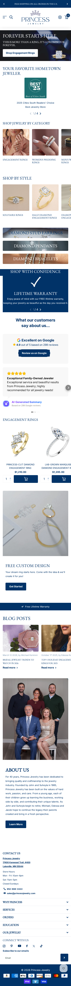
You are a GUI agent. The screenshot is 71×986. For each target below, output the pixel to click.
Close (35, 902)
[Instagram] (4, 946)
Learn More (16, 824)
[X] (34, 946)
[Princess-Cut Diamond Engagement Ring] (20, 443)
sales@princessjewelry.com (21, 893)
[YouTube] (19, 946)
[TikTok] (41, 946)
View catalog (5, 17)
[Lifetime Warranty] (35, 282)
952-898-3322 (15, 889)
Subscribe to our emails (16, 950)
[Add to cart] (26, 479)
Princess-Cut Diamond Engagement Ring (20, 466)
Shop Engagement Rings (20, 52)
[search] (11, 17)
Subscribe (64, 957)
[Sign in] (60, 17)
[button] (4, 4)
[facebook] (27, 946)
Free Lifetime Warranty (37, 606)
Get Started (16, 586)
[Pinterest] (12, 946)
